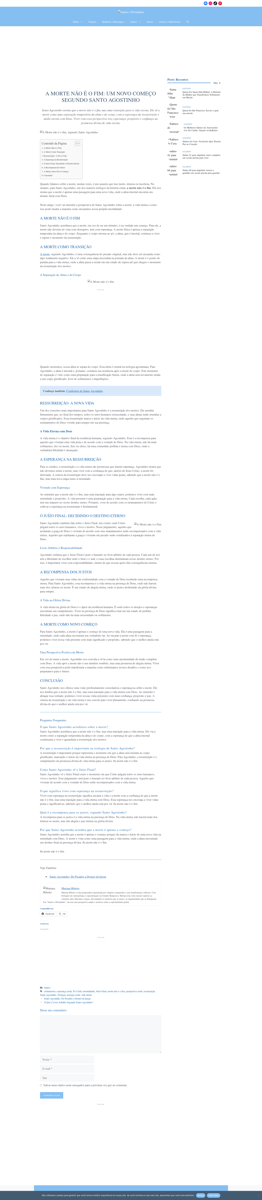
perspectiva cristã (134, 991)
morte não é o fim (116, 991)
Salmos (133, 21)
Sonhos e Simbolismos (170, 21)
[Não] (258, 1195)
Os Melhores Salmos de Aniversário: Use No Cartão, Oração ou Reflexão (201, 129)
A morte (45, 254)
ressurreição (149, 991)
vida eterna (86, 995)
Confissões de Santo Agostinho (84, 391)
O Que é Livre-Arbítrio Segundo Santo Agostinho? (68, 1002)
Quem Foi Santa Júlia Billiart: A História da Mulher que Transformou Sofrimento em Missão (202, 94)
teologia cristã (73, 995)
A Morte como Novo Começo (56, 171)
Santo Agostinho (48, 995)
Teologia (61, 995)
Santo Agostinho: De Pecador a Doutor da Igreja (78, 876)
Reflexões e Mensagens (113, 21)
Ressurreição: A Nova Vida (55, 155)
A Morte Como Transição (54, 152)
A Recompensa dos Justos (54, 167)
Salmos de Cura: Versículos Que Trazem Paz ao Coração (202, 143)
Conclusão (48, 175)
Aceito (201, 1195)
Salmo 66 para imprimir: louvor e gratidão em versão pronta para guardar (201, 171)
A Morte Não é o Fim (53, 148)
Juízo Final (101, 991)
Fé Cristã (77, 991)
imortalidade (89, 991)
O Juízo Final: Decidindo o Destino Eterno (61, 163)
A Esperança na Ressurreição (56, 159)
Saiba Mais (213, 1195)
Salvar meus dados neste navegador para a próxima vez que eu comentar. (85, 1085)
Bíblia (76, 21)
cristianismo (49, 991)
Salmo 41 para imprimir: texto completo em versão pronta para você (201, 156)
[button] (188, 21)
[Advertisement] (131, 49)
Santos (150, 21)
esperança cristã (64, 991)
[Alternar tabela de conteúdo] (75, 143)
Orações (92, 21)
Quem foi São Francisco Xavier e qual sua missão (200, 112)
